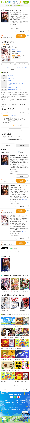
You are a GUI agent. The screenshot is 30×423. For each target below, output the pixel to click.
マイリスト (22, 64)
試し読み (22, 31)
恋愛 (14, 83)
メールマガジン (22, 402)
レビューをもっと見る (14, 130)
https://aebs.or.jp (10, 421)
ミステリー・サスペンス (21, 83)
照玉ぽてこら (15, 49)
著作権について (18, 407)
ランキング (15, 390)
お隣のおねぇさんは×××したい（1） (19, 155)
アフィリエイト (7, 404)
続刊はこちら (14, 69)
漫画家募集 (7, 409)
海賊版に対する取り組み (15, 409)
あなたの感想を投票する (14, 139)
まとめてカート (24, 152)
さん (14, 115)
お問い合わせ (22, 400)
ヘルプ (14, 400)
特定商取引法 (11, 407)
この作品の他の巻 (8, 42)
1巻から (3, 152)
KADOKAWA (11, 78)
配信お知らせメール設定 (22, 67)
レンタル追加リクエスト (8, 67)
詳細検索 (25, 390)
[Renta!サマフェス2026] (9, 2)
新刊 (5, 390)
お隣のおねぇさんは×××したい (15, 89)
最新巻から (9, 152)
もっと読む (24, 199)
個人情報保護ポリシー (21, 404)
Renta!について (8, 400)
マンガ (9, 80)
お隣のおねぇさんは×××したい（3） (19, 216)
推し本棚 (9, 64)
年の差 (9, 84)
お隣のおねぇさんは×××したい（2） (19, 185)
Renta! (2, 251)
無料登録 (27, 2)
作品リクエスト (7, 402)
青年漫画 (19, 51)
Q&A (17, 400)
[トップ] (4, 2)
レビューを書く (17, 57)
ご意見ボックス (15, 402)
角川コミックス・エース (13, 87)
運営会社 (23, 409)
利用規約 (13, 404)
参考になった (17, 125)
